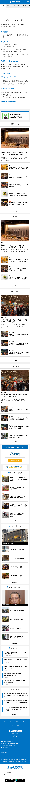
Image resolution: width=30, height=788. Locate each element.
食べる (8, 5)
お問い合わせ (5, 747)
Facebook (13, 735)
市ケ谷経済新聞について (7, 741)
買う (19, 5)
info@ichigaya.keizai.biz (8, 77)
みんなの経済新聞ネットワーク (15, 767)
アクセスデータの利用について (9, 745)
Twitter (17, 735)
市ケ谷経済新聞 (15, 2)
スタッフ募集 (5, 752)
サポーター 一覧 (15, 460)
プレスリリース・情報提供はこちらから (11, 743)
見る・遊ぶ (13, 5)
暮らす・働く (24, 5)
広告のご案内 (5, 750)
